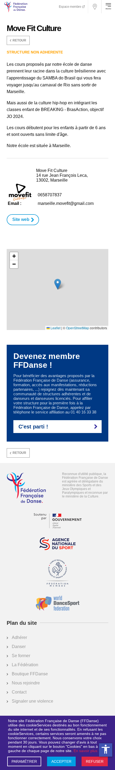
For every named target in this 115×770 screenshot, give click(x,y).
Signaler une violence (32, 701)
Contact (19, 692)
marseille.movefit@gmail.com (66, 203)
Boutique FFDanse (30, 674)
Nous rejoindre (26, 683)
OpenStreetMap (77, 328)
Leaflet (55, 328)
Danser (19, 646)
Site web (20, 219)
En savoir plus (85, 751)
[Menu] (108, 6)
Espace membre (70, 7)
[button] (57, 284)
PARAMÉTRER (24, 761)
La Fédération (25, 664)
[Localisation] (95, 6)
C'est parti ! (33, 427)
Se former (21, 655)
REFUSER (94, 761)
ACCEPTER (61, 761)
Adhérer (19, 637)
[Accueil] (26, 488)
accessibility (105, 749)
